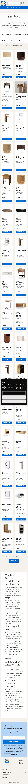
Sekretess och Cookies (19, 388)
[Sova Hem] (3, 3)
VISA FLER (13, 560)
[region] (14, 392)
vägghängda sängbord (11, 595)
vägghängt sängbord (15, 695)
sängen (16, 589)
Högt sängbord (7, 34)
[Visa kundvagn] (24, 3)
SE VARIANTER (7, 77)
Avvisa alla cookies (14, 401)
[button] (19, 2)
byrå (16, 706)
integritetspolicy (7, 753)
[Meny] (26, 3)
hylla (18, 701)
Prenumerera (14, 742)
